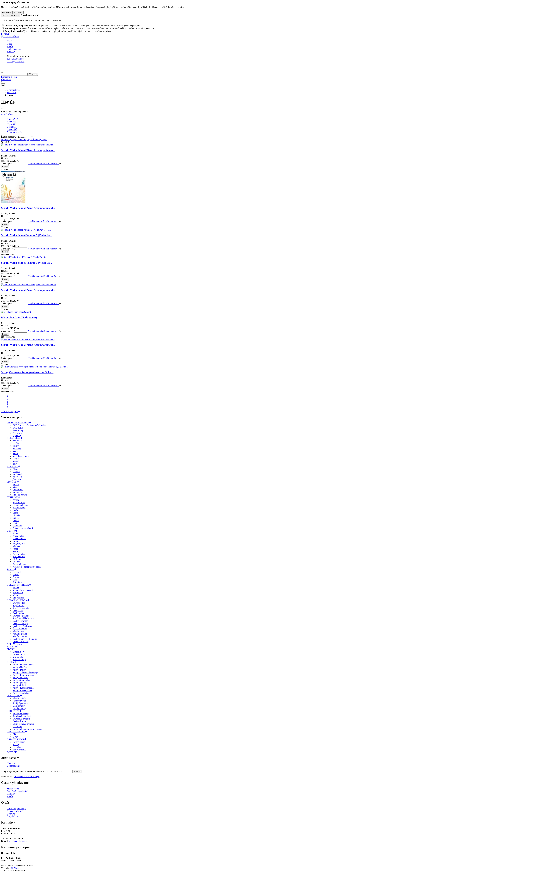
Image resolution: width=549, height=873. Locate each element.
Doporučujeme (13, 766)
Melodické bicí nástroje (23, 590)
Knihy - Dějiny (19, 670)
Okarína (16, 561)
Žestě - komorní (20, 628)
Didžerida (17, 559)
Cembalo (17, 479)
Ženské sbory (19, 654)
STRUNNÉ (12, 497)
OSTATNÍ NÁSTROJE (18, 585)
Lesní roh (17, 572)
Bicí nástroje (18, 597)
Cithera (16, 520)
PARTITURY (13, 695)
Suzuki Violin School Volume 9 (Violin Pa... (26, 262)
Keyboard (17, 474)
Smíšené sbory (19, 659)
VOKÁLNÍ (12, 646)
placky (16, 446)
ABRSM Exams (14, 644)
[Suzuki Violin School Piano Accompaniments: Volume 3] (13, 202)
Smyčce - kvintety (21, 616)
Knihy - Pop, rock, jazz (23, 675)
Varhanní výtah (19, 700)
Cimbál (16, 518)
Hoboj (15, 541)
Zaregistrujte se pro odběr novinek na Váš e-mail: (23, 771)
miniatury (17, 448)
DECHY (11, 531)
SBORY (11, 649)
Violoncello (18, 489)
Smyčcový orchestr (21, 719)
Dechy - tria (18, 610)
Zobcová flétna (19, 538)
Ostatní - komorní (20, 641)
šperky (16, 458)
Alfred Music (7, 114)
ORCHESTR (13, 711)
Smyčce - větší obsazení (23, 618)
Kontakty (11, 51)
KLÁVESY (12, 466)
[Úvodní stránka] (10, 36)
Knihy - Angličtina (21, 693)
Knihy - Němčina (20, 677)
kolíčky (16, 443)
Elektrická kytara (20, 505)
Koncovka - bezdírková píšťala (27, 567)
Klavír (15, 469)
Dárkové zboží (14, 438)
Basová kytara (19, 507)
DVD (15, 737)
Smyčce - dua (19, 603)
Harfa (15, 510)
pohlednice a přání (21, 456)
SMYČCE (12, 482)
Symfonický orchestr (22, 716)
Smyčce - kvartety (21, 608)
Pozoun (16, 577)
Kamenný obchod (15, 811)
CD (14, 734)
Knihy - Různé (19, 685)
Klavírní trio (18, 631)
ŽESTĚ (10, 569)
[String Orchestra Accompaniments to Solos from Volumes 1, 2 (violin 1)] (34, 366)
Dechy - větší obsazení (23, 626)
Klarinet (16, 546)
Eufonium (17, 582)
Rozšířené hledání (9, 77)
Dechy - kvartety (20, 621)
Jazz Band (17, 726)
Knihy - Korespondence (23, 688)
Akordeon (17, 476)
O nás (9, 44)
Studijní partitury (20, 703)
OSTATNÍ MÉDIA (16, 731)
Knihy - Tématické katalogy (25, 672)
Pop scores (17, 433)
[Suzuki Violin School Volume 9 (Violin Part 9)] (23, 257)
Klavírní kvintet (20, 634)
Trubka (16, 574)
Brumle (16, 587)
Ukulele (16, 515)
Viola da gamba (20, 495)
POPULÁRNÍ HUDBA (18, 422)
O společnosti (13, 816)
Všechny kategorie (9, 411)
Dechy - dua (18, 613)
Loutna (16, 523)
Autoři (10, 46)
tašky (15, 464)
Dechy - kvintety (20, 623)
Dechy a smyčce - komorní (25, 639)
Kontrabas (17, 492)
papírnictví (17, 440)
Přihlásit (77, 771)
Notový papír (19, 742)
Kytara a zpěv (19, 502)
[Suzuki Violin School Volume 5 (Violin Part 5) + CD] (26, 230)
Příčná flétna (18, 536)
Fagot (15, 549)
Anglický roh (19, 543)
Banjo (15, 513)
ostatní (15, 461)
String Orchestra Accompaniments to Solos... (27, 372)
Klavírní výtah (19, 698)
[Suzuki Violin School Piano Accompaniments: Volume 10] (28, 284)
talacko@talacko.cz (17, 841)
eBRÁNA (14, 868)
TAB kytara (18, 428)
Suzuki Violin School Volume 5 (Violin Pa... (26, 235)
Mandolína (17, 525)
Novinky (11, 763)
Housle (16, 484)
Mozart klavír (13, 788)
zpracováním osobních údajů (26, 776)
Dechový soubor (20, 721)
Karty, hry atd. (19, 749)
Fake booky (18, 430)
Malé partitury (19, 706)
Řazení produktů (9, 137)
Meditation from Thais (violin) (19, 317)
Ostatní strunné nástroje (23, 528)
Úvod (9, 41)
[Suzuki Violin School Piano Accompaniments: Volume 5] (27, 339)
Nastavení (6, 12)
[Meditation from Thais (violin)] (16, 312)
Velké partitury (19, 708)
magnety (16, 451)
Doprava (11, 813)
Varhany (16, 471)
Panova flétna (19, 554)
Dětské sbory (18, 652)
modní (15, 453)
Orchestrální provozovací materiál (28, 729)
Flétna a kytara (19, 564)
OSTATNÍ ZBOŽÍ (15, 739)
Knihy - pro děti (20, 682)
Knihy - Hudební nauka (23, 664)
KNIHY (11, 662)
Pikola (15, 533)
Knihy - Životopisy (21, 680)
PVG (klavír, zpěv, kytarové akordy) (29, 425)
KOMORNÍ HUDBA (17, 600)
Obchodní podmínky (16, 808)
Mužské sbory (19, 657)
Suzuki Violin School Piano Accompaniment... (28, 150)
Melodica (17, 595)
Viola (15, 487)
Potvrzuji (5, 34)
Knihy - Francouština (22, 690)
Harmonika (18, 592)
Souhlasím (18, 12)
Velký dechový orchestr (23, 724)
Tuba (15, 579)
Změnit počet (7, 163)
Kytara (16, 500)
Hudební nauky (14, 49)
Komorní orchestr (20, 713)
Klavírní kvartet (20, 636)
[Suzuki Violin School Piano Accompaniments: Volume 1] (27, 144)
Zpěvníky (17, 435)
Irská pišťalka (19, 556)
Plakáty (16, 744)
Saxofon (16, 551)
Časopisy (17, 747)
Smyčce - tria (18, 605)
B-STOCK (12, 752)
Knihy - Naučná (20, 667)
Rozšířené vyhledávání (17, 791)
